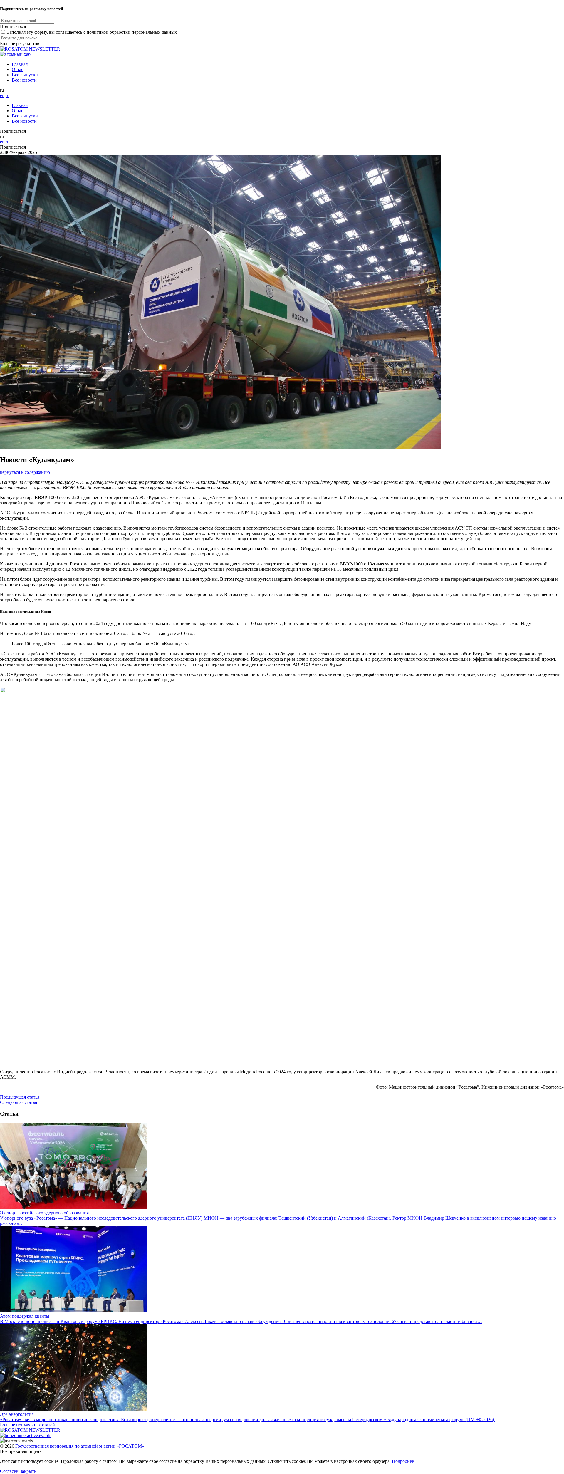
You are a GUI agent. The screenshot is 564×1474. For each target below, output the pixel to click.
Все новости (24, 80)
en (2, 95)
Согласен (9, 1471)
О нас (17, 69)
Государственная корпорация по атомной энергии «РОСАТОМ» (79, 1445)
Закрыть (28, 1471)
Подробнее (403, 1461)
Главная (20, 64)
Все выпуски (25, 74)
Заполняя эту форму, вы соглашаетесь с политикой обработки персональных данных (92, 32)
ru (7, 95)
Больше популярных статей (27, 1424)
